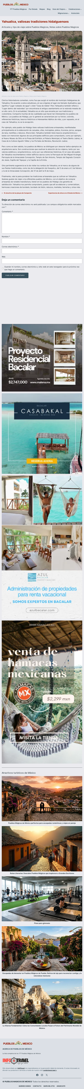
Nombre (6, 236)
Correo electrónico (10, 247)
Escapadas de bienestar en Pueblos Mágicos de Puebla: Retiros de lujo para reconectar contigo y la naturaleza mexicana (42, 974)
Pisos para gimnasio (42, 923)
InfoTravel (21, 1068)
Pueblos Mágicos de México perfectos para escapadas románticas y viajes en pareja (42, 823)
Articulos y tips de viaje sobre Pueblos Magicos (25, 27)
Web (3, 257)
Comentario (7, 211)
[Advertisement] (42, 303)
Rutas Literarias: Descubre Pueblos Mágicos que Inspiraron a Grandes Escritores (42, 873)
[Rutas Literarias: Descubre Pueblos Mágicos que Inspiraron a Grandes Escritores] (42, 849)
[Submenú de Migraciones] (68, 13)
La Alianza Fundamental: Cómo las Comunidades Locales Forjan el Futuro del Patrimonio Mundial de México (42, 1027)
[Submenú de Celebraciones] (80, 9)
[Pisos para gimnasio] (42, 899)
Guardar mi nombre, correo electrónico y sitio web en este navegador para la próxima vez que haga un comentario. (41, 268)
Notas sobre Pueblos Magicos (64, 27)
